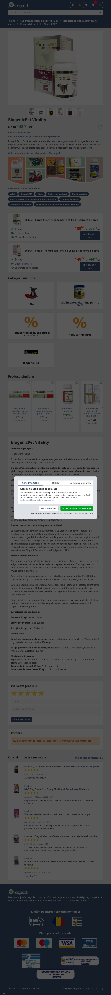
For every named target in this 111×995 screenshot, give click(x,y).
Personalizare (48, 508)
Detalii (55, 482)
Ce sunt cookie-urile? (80, 482)
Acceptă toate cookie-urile (76, 508)
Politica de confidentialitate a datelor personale (48, 498)
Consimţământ (30, 482)
